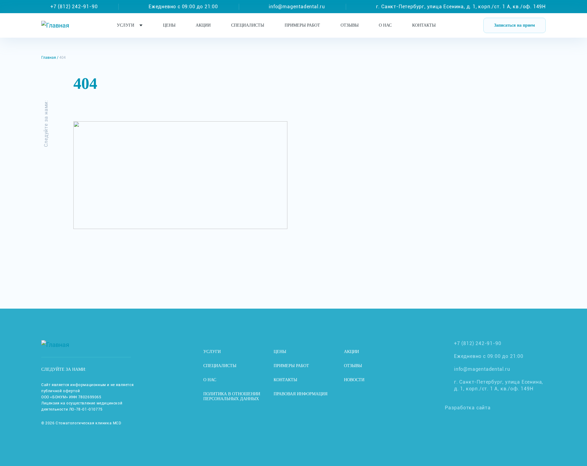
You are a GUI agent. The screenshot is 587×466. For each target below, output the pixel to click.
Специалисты (247, 25)
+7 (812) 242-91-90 (74, 6)
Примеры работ (302, 25)
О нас (385, 25)
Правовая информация (300, 394)
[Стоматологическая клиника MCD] (55, 25)
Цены (169, 25)
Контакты (424, 25)
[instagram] (100, 369)
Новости (354, 380)
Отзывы (350, 25)
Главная (48, 57)
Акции (203, 25)
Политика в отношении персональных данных (231, 396)
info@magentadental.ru (297, 6)
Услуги (125, 25)
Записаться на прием (514, 25)
